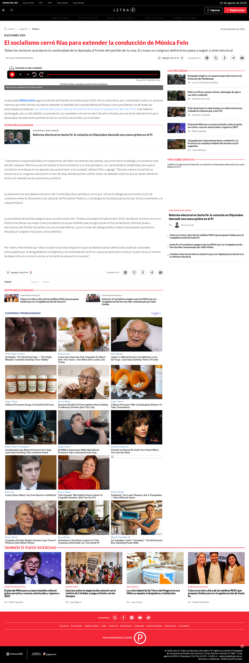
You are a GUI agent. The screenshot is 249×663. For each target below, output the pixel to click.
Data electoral (121, 18)
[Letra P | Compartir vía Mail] (242, 57)
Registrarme (237, 10)
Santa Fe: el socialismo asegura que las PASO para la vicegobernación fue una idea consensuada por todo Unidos (206, 245)
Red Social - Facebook (123, 617)
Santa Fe (35, 281)
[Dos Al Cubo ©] (14, 654)
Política (35, 28)
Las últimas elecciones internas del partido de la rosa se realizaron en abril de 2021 (85, 109)
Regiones (61, 18)
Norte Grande (154, 626)
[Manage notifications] (242, 645)
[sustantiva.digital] (49, 654)
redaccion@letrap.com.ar (230, 656)
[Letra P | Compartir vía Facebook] (224, 57)
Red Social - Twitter (115, 617)
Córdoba (139, 626)
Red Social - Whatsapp (148, 617)
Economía (76, 626)
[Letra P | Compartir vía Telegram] (233, 57)
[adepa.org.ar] (36, 654)
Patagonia (170, 626)
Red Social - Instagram (131, 617)
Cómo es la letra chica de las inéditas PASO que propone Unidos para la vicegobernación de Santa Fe (207, 236)
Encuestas (154, 18)
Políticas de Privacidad (231, 658)
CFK (41, 2)
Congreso (183, 626)
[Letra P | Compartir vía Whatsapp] (206, 57)
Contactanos (103, 617)
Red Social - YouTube (140, 617)
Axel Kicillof (78, 2)
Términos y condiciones (209, 658)
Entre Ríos (126, 626)
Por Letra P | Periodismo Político (19, 58)
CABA (103, 626)
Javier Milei (28, 2)
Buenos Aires (92, 626)
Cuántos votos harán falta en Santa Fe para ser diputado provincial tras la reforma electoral (207, 255)
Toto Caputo (62, 2)
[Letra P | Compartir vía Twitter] (215, 57)
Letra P (11, 28)
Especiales (88, 18)
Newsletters (184, 18)
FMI (50, 2)
